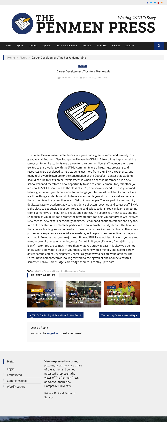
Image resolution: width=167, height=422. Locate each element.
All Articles (102, 45)
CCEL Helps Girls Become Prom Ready (83, 300)
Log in (11, 369)
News (8, 45)
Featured (87, 45)
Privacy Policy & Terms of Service (60, 395)
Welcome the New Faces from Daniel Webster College (45, 298)
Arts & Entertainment (66, 45)
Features (36, 290)
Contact (116, 45)
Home (11, 57)
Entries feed (14, 375)
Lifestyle (33, 45)
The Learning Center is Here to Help (118, 315)
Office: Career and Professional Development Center (61, 271)
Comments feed (17, 381)
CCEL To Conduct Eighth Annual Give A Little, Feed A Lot (55, 316)
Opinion (46, 45)
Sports (20, 45)
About (128, 45)
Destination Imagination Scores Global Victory (118, 296)
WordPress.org (16, 386)
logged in (52, 333)
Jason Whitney (89, 77)
